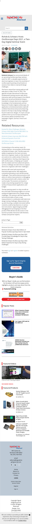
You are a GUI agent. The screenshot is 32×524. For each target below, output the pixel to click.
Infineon (20, 434)
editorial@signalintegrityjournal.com (16, 461)
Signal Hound (21, 421)
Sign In (16, 489)
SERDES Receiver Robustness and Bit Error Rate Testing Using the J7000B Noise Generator (22, 342)
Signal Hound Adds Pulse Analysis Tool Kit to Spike (22, 417)
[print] (19, 49)
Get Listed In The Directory (16, 299)
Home (16, 469)
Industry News (7, 33)
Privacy (16, 475)
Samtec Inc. (21, 397)
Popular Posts (8, 306)
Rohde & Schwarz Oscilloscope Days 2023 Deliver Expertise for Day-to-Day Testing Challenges (14, 242)
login (9, 251)
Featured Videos (9, 364)
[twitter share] (6, 49)
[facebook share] (3, 49)
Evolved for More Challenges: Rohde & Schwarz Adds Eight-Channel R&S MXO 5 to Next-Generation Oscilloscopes (15, 131)
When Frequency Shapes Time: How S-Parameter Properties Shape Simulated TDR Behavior (22, 313)
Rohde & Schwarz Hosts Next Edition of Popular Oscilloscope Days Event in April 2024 (16, 231)
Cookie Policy (22, 520)
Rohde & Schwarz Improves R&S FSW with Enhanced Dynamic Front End (14, 137)
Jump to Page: (6, 220)
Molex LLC (20, 412)
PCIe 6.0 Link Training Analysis (11, 380)
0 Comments (14, 45)
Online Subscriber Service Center (16, 482)
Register (16, 486)
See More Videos (7, 384)
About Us (16, 471)
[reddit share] (9, 49)
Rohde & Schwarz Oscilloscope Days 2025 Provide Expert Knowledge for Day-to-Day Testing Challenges (14, 236)
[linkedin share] (13, 49)
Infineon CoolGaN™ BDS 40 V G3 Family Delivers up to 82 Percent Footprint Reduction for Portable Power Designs (22, 428)
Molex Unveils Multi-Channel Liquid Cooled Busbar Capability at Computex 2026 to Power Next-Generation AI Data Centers (23, 406)
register (15, 251)
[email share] (16, 49)
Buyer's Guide (16, 276)
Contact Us (16, 473)
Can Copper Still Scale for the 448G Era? (22, 322)
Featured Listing (10, 289)
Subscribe (16, 268)
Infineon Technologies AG (22, 435)
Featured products (10, 388)
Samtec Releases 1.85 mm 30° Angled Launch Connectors (23, 392)
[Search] (26, 28)
